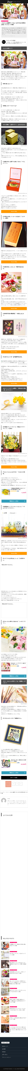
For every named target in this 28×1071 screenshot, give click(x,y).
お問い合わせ (4, 1054)
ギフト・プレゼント (6, 792)
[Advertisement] (14, 877)
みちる (9, 798)
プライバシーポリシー (6, 1057)
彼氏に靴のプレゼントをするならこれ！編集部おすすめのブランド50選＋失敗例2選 (18, 964)
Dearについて (5, 1046)
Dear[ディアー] (12, 1068)
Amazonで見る (14, 211)
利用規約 (4, 1051)
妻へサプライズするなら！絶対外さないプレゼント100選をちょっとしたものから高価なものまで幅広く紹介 (18, 982)
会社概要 (4, 1049)
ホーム (1, 792)
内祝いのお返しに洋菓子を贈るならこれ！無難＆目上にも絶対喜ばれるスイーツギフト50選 (18, 1001)
